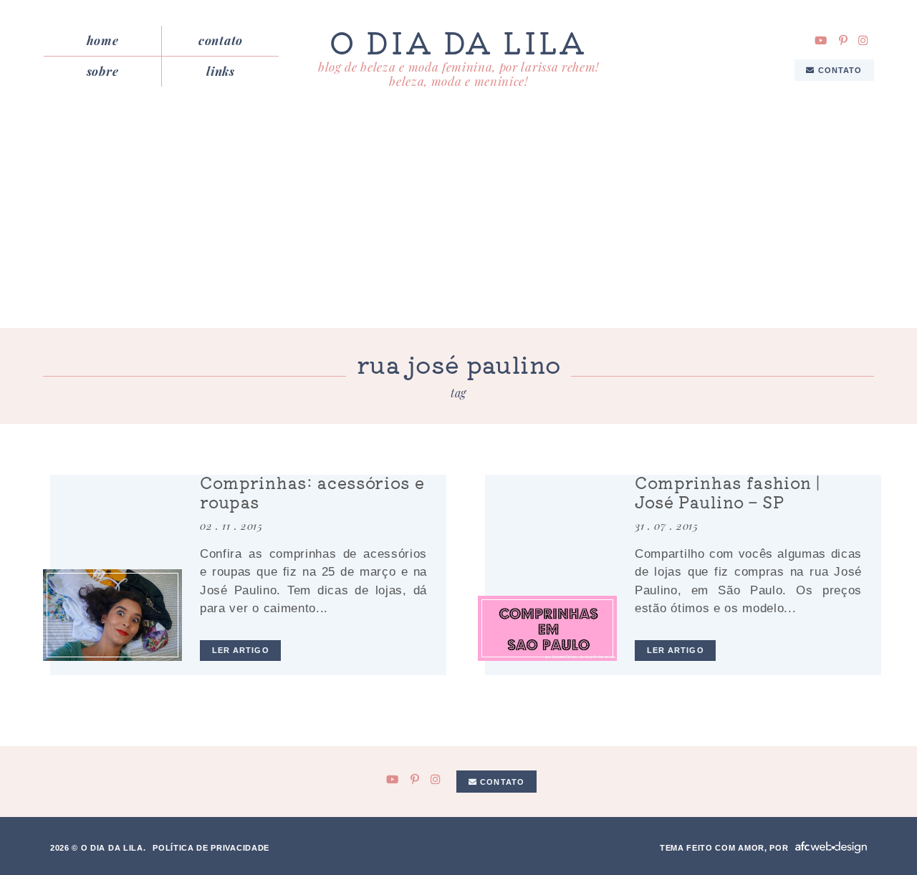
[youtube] (821, 40)
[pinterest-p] (843, 40)
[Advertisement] (458, 220)
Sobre (102, 71)
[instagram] (863, 40)
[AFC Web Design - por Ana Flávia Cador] (831, 847)
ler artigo (240, 650)
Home (103, 40)
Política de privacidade (211, 847)
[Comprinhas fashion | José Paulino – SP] (547, 629)
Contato (220, 40)
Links (220, 71)
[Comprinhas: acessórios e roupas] (112, 615)
